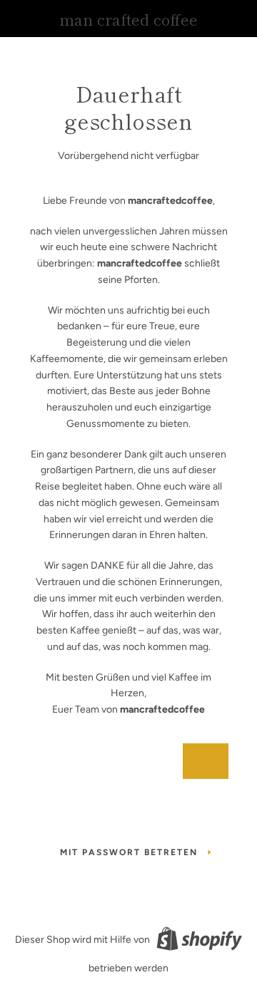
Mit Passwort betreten (129, 852)
